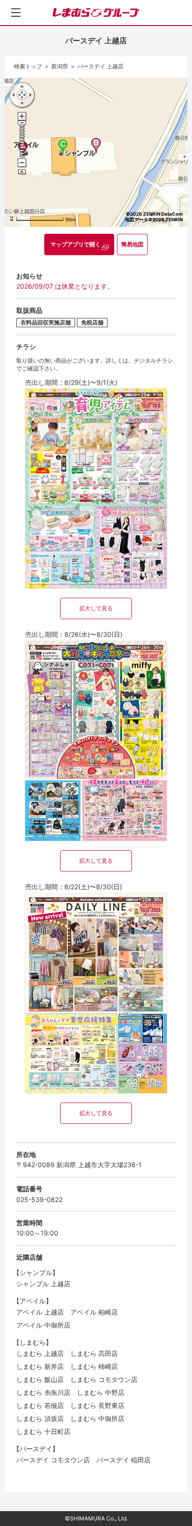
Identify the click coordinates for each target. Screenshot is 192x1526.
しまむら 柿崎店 (94, 1366)
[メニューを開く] (15, 12)
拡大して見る (96, 608)
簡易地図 (132, 244)
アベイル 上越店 (40, 1312)
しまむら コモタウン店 (103, 1379)
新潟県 (59, 66)
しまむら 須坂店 (40, 1418)
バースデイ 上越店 (100, 66)
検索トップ (28, 66)
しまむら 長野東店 (97, 1405)
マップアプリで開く (75, 244)
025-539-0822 (39, 1199)
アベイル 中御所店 (43, 1325)
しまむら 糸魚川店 (43, 1392)
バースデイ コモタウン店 (53, 1460)
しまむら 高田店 (94, 1353)
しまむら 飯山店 (40, 1379)
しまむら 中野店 (100, 1392)
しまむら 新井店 (40, 1366)
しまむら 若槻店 (40, 1405)
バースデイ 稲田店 (123, 1460)
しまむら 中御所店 (97, 1418)
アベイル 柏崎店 (94, 1312)
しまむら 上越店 (40, 1353)
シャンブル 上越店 (43, 1284)
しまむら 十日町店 (43, 1431)
